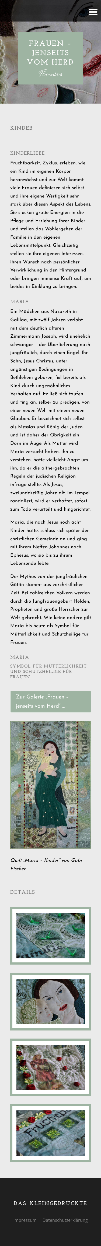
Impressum (25, 1220)
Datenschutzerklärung (65, 1220)
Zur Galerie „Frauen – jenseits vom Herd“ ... (42, 701)
